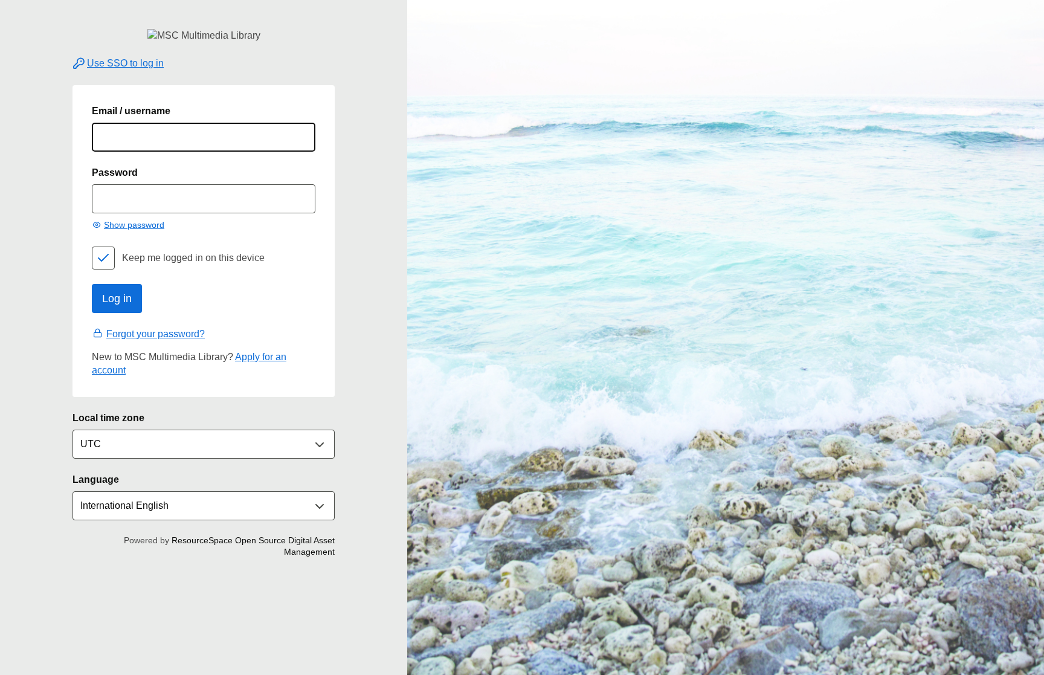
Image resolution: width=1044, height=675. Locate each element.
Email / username (131, 111)
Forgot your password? (155, 334)
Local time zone (108, 418)
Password (115, 172)
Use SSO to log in (125, 63)
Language (95, 479)
